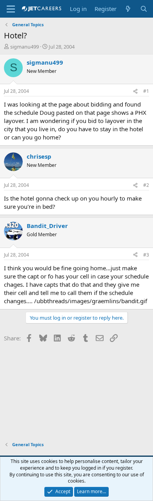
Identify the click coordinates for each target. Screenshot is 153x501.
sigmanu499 (24, 46)
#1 (146, 91)
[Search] (143, 9)
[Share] (135, 91)
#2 (146, 185)
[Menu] (11, 9)
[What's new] (128, 9)
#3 (146, 254)
